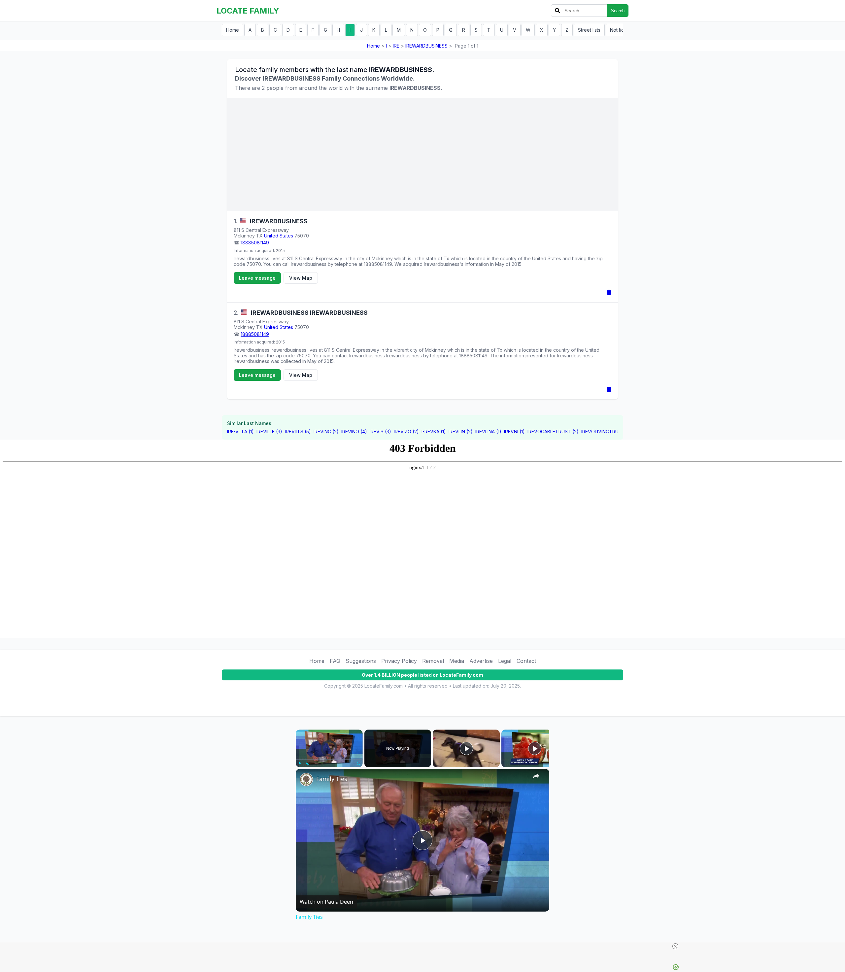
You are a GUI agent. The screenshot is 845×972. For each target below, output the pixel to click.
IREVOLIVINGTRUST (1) (606, 431)
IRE (396, 46)
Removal (433, 661)
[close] (675, 946)
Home (232, 30)
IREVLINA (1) (488, 431)
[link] (306, 779)
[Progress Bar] (329, 759)
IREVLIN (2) (461, 431)
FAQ (335, 661)
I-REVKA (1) (434, 431)
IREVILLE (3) (269, 431)
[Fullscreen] (359, 763)
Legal (504, 661)
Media (456, 661)
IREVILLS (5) (298, 431)
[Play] (300, 763)
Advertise (481, 661)
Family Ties (331, 779)
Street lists (589, 30)
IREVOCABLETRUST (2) (553, 431)
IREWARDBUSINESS (426, 46)
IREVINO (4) (354, 431)
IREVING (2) (326, 431)
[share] (536, 776)
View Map (300, 278)
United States (278, 235)
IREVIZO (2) (406, 431)
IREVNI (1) (514, 431)
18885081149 (255, 242)
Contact (526, 661)
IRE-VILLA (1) (240, 431)
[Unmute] (308, 763)
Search (618, 10)
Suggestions (361, 661)
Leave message (257, 278)
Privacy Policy (399, 661)
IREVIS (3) (380, 431)
